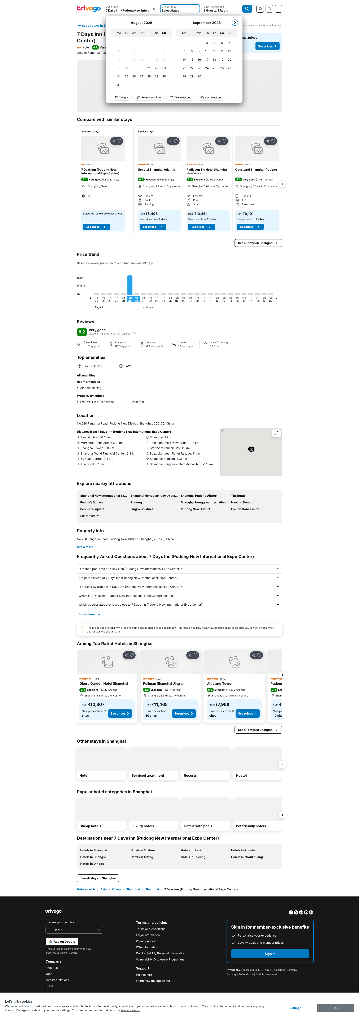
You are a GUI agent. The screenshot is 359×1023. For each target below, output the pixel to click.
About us (51, 967)
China (116, 889)
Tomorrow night (151, 97)
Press (49, 986)
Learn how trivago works (153, 980)
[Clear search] (153, 9)
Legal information (148, 935)
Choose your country (59, 922)
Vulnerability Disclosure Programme (160, 959)
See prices (265, 46)
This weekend (182, 97)
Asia (103, 889)
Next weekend (213, 97)
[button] (131, 8)
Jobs (48, 974)
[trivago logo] (89, 8)
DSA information (147, 947)
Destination (112, 6)
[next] (234, 22)
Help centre (144, 974)
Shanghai (133, 889)
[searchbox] (131, 10)
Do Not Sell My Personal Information (160, 953)
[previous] (90, 298)
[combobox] (131, 8)
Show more (88, 515)
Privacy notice (146, 941)
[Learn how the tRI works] (134, 333)
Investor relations (57, 980)
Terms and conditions (150, 929)
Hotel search (86, 889)
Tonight (123, 97)
